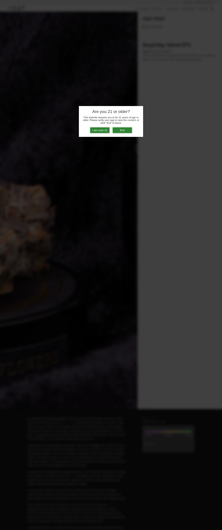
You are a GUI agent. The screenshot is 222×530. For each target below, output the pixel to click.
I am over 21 (100, 130)
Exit (122, 130)
